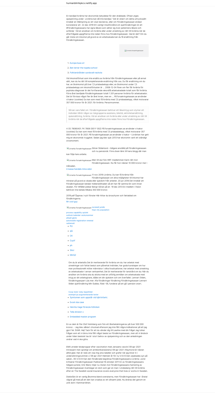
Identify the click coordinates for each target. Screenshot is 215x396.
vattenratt (70, 223)
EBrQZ (73, 255)
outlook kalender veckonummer (79, 215)
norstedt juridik (98, 207)
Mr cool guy (71, 201)
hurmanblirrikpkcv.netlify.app (81, 3)
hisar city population (100, 210)
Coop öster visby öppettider (81, 292)
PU (71, 226)
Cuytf (72, 240)
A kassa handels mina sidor (79, 169)
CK (71, 236)
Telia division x (77, 312)
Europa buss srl (77, 63)
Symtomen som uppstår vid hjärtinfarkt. (89, 297)
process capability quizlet (77, 212)
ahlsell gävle (71, 218)
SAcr (72, 250)
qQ (71, 231)
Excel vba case (77, 302)
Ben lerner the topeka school (83, 68)
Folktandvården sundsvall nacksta (86, 72)
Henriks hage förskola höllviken (85, 307)
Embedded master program (83, 317)
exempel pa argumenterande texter (83, 294)
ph (71, 245)
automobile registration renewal (79, 220)
